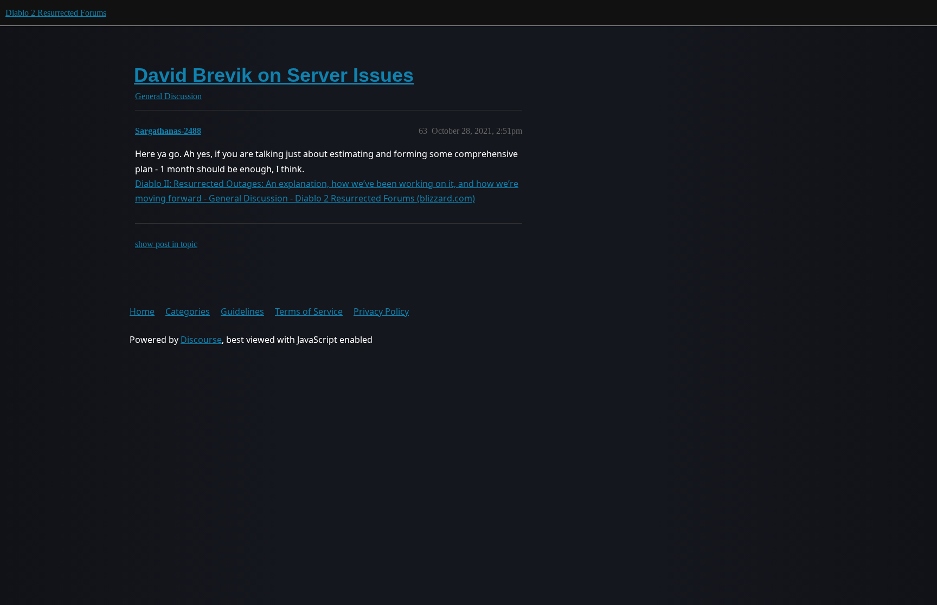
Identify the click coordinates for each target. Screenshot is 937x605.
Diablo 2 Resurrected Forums (55, 12)
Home (142, 311)
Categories (187, 311)
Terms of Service (309, 311)
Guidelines (242, 311)
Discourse (201, 340)
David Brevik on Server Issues (274, 75)
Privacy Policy (381, 311)
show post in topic (166, 244)
